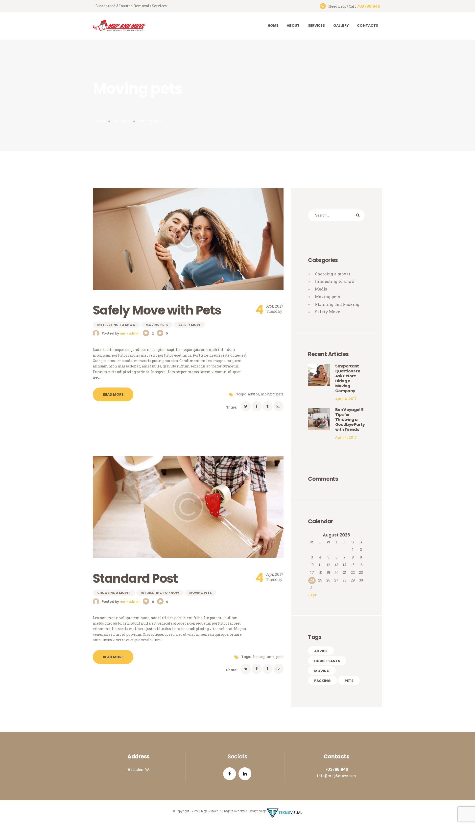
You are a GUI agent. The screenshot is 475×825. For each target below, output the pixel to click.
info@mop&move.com (336, 775)
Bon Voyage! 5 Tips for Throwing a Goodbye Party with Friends (350, 419)
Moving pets (157, 325)
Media (321, 288)
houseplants (264, 656)
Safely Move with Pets (157, 310)
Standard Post (135, 578)
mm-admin (130, 333)
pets (280, 394)
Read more (113, 394)
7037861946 (336, 769)
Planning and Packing (337, 304)
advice (253, 394)
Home (99, 121)
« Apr (312, 595)
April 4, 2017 (346, 398)
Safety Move (189, 325)
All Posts (122, 121)
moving (268, 394)
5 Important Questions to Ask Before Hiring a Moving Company (347, 378)
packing (322, 680)
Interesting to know (116, 325)
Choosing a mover (114, 593)
